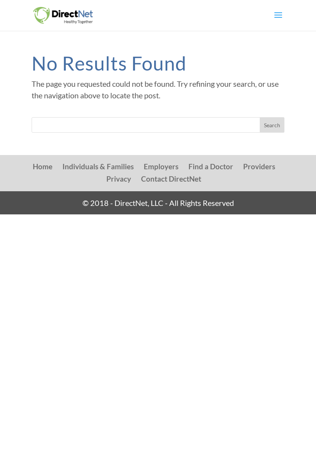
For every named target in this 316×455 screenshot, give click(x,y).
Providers (259, 166)
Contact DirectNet (171, 178)
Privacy (118, 178)
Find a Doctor (210, 166)
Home (42, 166)
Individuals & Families (98, 166)
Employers (161, 166)
